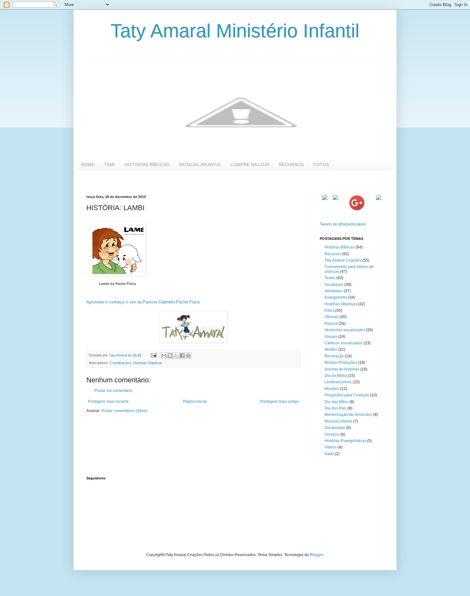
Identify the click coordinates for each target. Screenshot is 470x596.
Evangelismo (336, 297)
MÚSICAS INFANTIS (200, 164)
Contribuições (120, 363)
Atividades (334, 291)
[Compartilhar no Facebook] (182, 355)
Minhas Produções (341, 362)
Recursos (333, 254)
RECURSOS (291, 164)
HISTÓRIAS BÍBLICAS (146, 164)
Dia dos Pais (336, 408)
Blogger (316, 555)
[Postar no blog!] (170, 355)
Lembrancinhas (338, 382)
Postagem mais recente (108, 401)
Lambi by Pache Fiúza (117, 284)
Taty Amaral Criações (343, 260)
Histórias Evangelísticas (345, 441)
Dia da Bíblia (336, 375)
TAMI (109, 164)
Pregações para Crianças (347, 395)
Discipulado (335, 427)
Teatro (330, 278)
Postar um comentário (113, 390)
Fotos (329, 310)
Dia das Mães (337, 402)
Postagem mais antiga (279, 401)
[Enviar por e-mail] (164, 355)
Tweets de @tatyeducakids (343, 224)
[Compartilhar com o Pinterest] (188, 355)
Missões (332, 388)
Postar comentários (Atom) (124, 411)
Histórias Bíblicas (340, 247)
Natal (329, 454)
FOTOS (321, 164)
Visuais (331, 336)
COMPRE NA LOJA (249, 164)
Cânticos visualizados (344, 343)
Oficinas (332, 317)
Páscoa (331, 323)
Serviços (332, 434)
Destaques (334, 284)
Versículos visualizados (345, 330)
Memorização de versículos (348, 414)
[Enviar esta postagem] (153, 355)
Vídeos (331, 447)
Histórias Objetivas (147, 363)
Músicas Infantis (338, 421)
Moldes (331, 349)
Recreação (334, 356)
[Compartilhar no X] (176, 355)
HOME (88, 164)
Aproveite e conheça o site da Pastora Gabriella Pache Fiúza (143, 302)
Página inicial (195, 401)
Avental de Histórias (342, 369)
